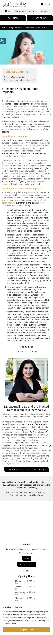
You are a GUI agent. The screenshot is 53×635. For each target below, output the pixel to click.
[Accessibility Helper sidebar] (3, 41)
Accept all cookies (27, 629)
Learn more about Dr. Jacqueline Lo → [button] (26, 470)
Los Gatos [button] (38, 495)
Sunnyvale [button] (31, 492)
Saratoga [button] (42, 492)
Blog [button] (11, 27)
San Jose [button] (10, 492)
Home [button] (4, 27)
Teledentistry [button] (26, 564)
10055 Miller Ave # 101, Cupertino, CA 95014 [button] (27, 11)
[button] (14, 4)
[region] (26, 619)
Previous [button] (20, 351)
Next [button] (34, 351)
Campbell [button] (14, 495)
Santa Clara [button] (21, 492)
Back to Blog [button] (26, 347)
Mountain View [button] (26, 495)
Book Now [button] (40, 18)
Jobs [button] (26, 558)
